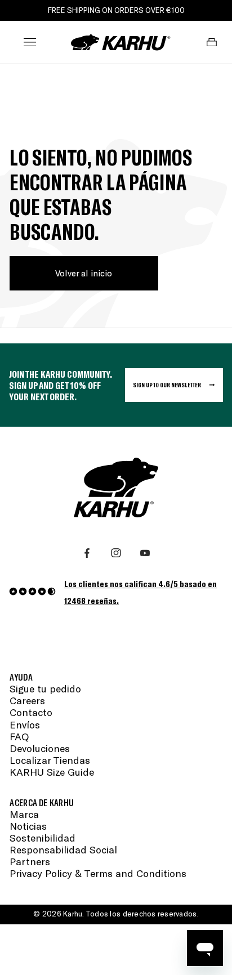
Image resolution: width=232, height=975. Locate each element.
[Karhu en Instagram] (116, 553)
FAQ (19, 737)
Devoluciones (40, 748)
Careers (27, 700)
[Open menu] (29, 42)
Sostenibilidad (42, 838)
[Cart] (212, 42)
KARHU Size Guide (52, 772)
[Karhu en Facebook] (87, 553)
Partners (30, 861)
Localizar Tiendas (50, 760)
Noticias (28, 826)
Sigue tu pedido (45, 689)
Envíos (25, 725)
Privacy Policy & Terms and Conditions (98, 873)
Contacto (31, 712)
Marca (24, 814)
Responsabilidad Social (63, 850)
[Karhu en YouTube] (145, 553)
